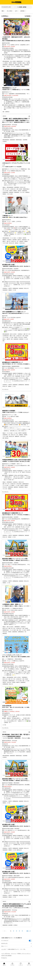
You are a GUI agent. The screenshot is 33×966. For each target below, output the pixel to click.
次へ (28, 931)
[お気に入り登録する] (29, 33)
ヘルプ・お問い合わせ (5, 953)
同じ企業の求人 (5, 389)
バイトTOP (3, 949)
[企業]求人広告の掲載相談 (6, 955)
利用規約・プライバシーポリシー (24, 953)
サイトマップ (13, 953)
